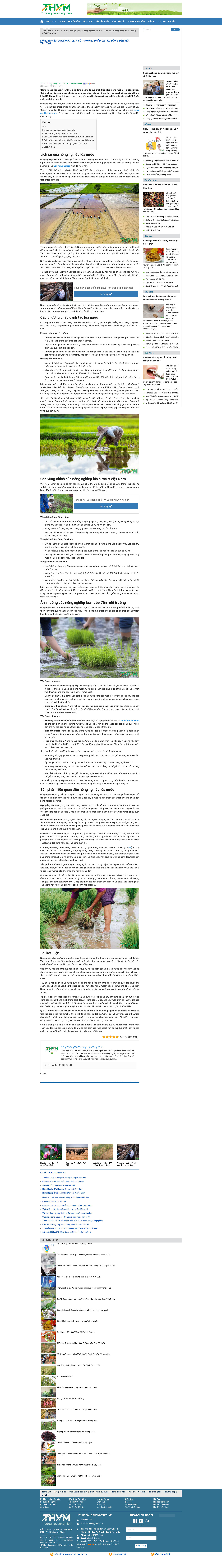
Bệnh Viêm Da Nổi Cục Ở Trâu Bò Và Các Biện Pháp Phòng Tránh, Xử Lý (173, 334)
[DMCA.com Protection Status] (167, 1515)
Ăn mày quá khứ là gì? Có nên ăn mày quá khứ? (163, 164)
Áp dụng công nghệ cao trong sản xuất (59, 1185)
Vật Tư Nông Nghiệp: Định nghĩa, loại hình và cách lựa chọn (67, 1213)
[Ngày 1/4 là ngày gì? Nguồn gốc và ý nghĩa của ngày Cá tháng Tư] (153, 143)
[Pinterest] (56, 1065)
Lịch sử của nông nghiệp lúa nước (59, 130)
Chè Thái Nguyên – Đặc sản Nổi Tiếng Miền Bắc (164, 286)
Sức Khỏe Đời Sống (77, 1499)
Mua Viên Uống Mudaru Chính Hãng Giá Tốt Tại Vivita (166, 396)
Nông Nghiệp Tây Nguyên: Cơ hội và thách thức (62, 1189)
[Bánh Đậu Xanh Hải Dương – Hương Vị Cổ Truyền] (153, 255)
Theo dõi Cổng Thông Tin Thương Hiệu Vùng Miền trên (61, 83)
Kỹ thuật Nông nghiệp (50, 1499)
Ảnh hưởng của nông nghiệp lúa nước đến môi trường (69, 140)
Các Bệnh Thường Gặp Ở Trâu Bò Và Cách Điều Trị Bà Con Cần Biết (171, 337)
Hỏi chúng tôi (155, 1492)
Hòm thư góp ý (170, 1492)
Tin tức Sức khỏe (76, 1502)
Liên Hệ (46, 28)
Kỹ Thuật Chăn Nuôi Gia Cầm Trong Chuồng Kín (77, 1410)
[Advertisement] (89, 64)
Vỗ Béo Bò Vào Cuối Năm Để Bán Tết (160, 227)
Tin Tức (61, 21)
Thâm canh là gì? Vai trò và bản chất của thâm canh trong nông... (84, 1288)
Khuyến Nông (74, 21)
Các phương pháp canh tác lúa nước (61, 133)
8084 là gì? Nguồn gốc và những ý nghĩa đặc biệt (164, 161)
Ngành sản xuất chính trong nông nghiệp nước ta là (165, 168)
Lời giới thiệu (60, 1492)
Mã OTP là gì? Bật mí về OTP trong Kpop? (74, 1244)
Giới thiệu (51, 21)
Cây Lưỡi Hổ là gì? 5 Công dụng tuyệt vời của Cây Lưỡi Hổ (66, 1232)
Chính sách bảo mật (78, 1492)
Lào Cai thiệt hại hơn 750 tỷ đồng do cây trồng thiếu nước (67, 1205)
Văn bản (141, 1492)
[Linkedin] (53, 1065)
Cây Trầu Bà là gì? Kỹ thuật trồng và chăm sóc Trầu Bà (65, 1224)
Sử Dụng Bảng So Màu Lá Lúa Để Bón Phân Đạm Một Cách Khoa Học (172, 220)
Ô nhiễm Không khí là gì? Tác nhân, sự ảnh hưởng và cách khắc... (84, 1255)
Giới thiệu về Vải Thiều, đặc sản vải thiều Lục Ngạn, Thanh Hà (168, 272)
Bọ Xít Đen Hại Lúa (153, 223)
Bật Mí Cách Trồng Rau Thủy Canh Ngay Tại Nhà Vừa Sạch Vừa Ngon (86, 1299)
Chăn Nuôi (101, 1502)
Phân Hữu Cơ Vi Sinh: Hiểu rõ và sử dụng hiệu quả (63, 1181)
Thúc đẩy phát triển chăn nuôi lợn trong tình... (127, 1164)
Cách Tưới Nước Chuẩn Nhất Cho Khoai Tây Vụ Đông (79, 1476)
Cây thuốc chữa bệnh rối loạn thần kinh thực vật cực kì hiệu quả (169, 393)
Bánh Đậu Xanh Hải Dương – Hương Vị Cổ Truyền (77, 1321)
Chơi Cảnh (44, 1507)
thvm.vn (90, 1544)
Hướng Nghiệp (131, 1504)
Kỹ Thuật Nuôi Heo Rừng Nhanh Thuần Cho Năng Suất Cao (168, 217)
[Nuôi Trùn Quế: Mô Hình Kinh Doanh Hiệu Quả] (153, 199)
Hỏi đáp (171, 21)
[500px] (67, 1065)
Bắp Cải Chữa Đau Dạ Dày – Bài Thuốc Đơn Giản (77, 1387)
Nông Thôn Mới (118, 1492)
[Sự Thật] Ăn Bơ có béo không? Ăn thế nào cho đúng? (166, 400)
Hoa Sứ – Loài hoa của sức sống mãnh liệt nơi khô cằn (65, 1198)
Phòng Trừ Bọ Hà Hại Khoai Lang (70, 1398)
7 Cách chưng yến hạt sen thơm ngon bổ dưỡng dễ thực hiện (169, 389)
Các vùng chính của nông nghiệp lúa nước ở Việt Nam (69, 137)
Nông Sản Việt (119, 21)
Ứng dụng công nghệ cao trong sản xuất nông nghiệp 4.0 (66, 1217)
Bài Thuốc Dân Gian (77, 1507)
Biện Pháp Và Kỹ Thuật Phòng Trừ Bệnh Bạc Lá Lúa (165, 344)
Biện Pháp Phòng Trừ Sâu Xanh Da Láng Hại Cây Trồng (80, 1465)
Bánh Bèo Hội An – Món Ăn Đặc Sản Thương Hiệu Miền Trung (169, 276)
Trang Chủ (46, 1492)
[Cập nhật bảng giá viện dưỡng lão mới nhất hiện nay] (153, 87)
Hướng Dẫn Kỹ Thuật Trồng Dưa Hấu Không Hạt (77, 1421)
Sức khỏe (149, 353)
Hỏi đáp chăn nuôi (161, 1504)
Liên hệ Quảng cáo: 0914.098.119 (70, 1554)
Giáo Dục (152, 21)
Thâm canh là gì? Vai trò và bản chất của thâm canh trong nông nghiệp (72, 1220)
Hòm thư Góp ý (162, 1554)
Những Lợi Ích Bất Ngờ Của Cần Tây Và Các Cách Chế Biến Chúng (170, 403)
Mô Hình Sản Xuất (104, 1507)
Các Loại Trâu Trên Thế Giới (76, 1164)
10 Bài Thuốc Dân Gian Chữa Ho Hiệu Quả (74, 1443)
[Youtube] (71, 1065)
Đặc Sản (148, 236)
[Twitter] (45, 1065)
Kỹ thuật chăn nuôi (48, 1504)
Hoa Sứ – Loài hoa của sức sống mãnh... (49, 1164)
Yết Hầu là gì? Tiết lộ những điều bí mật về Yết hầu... (79, 1277)
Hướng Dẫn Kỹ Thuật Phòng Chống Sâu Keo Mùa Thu (166, 347)
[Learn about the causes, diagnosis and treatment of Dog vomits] (153, 311)
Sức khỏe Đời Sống (136, 21)
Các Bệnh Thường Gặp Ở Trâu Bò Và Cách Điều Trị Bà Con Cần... (84, 1354)
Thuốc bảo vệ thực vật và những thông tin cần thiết (64, 1178)
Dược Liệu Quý (75, 1504)
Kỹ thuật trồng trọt (48, 1502)
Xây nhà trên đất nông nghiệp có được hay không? (165, 108)
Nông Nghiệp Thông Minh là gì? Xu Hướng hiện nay (63, 1193)
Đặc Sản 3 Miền (102, 21)
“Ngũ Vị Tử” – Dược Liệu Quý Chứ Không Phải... (76, 1432)
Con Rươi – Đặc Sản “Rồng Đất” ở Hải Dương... (76, 1332)
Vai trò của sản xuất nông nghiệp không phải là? (164, 171)
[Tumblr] (60, 1065)
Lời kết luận (49, 147)
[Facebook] (49, 1065)
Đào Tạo (129, 1502)
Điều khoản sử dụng (99, 1492)
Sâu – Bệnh (88, 21)
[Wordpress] (63, 1065)
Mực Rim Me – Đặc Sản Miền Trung (159, 283)
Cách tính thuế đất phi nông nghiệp (159, 174)
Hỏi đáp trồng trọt (161, 1502)
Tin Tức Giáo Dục (132, 1507)
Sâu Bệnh (148, 292)
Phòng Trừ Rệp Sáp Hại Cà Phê (157, 340)
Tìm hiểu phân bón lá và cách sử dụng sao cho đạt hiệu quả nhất (70, 1228)
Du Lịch (162, 21)
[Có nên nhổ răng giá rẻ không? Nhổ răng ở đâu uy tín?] (153, 372)
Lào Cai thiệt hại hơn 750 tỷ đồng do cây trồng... (102, 1164)
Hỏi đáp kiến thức (160, 1507)
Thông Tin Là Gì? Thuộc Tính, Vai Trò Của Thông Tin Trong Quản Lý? (86, 1266)
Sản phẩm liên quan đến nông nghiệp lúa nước (65, 143)
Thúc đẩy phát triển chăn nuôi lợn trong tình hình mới (65, 1209)
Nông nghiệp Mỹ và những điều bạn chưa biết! (163, 119)
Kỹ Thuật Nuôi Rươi (153, 230)
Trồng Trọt (101, 1504)
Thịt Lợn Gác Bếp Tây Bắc (155, 279)
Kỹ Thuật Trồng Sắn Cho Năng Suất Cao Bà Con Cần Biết (81, 1343)
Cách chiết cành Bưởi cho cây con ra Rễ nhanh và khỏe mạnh (82, 1310)
